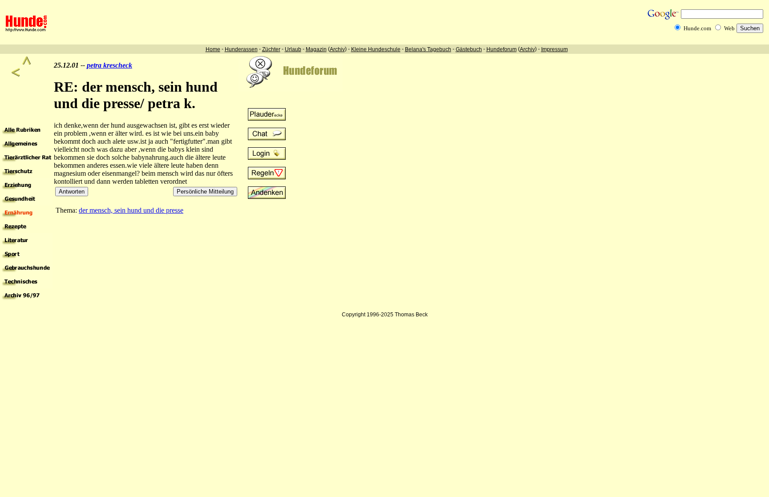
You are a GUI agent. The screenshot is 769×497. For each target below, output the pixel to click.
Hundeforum (501, 49)
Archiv (337, 49)
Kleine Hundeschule (376, 49)
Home (213, 49)
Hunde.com (697, 28)
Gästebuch (469, 49)
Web (729, 28)
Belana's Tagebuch (428, 49)
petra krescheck (109, 65)
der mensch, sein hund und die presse (131, 210)
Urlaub (293, 49)
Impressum (554, 49)
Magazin (316, 49)
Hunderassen (241, 49)
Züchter (271, 49)
